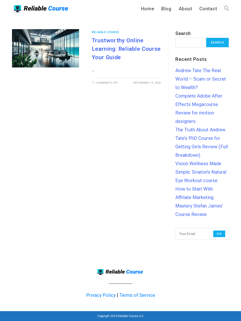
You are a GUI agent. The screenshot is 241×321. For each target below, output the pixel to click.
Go (219, 233)
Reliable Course (105, 32)
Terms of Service (137, 295)
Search (183, 33)
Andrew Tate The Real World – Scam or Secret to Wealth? (200, 79)
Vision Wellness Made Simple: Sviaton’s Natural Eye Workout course (200, 172)
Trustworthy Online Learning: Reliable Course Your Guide (126, 49)
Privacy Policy (101, 295)
